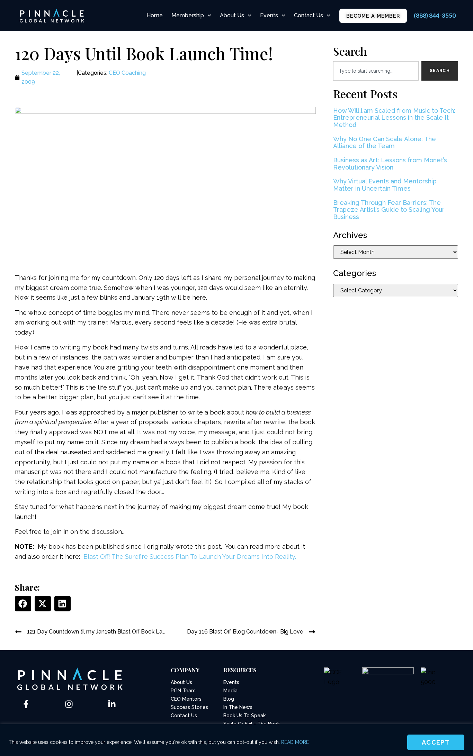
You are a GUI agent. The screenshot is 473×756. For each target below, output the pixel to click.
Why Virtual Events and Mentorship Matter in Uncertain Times (385, 184)
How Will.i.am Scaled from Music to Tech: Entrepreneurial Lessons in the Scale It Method (394, 117)
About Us (232, 15)
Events (269, 15)
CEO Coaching (127, 73)
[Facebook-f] (26, 704)
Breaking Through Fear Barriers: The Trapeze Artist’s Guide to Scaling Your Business (389, 209)
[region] (236, 740)
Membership (187, 15)
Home (154, 15)
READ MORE (295, 742)
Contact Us (308, 15)
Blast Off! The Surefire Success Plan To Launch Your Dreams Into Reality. (189, 556)
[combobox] (376, 71)
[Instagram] (69, 704)
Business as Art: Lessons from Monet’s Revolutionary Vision (390, 163)
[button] (23, 603)
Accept (436, 742)
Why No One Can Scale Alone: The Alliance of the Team (384, 142)
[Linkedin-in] (112, 704)
